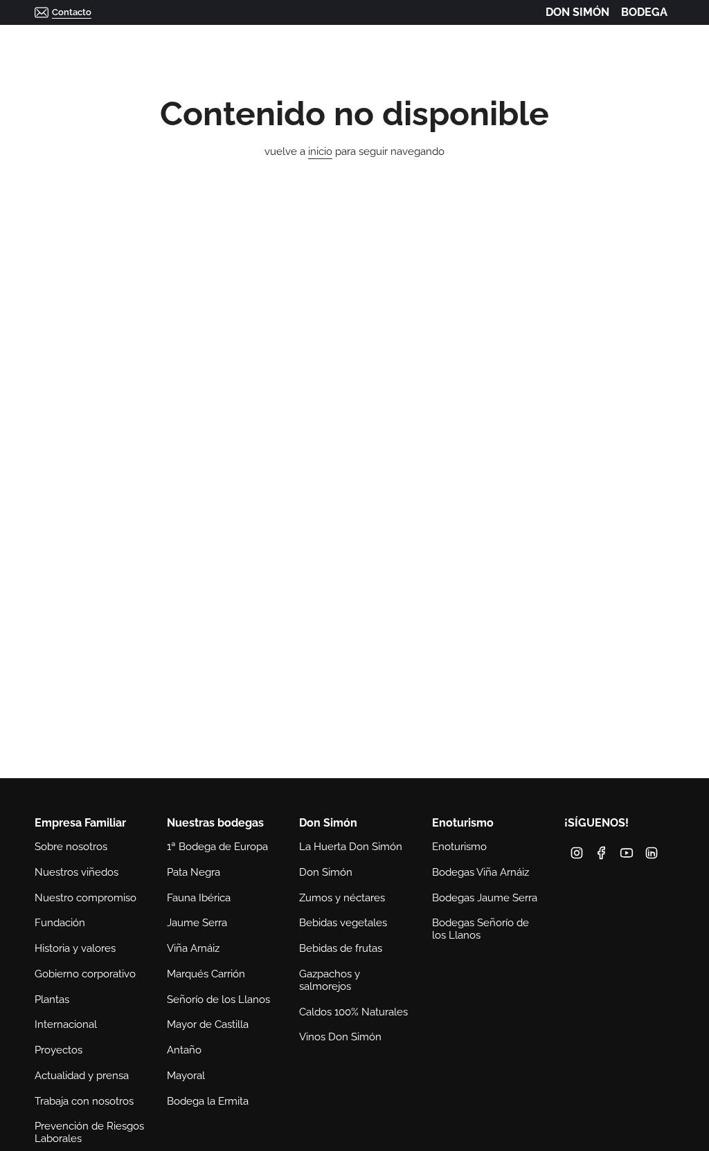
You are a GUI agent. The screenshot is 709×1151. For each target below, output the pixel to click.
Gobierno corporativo (85, 974)
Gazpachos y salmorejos (329, 980)
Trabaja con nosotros (84, 1101)
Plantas (52, 999)
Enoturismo (459, 846)
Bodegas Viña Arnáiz (480, 872)
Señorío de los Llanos (218, 999)
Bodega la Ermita (208, 1101)
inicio (320, 151)
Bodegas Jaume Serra (484, 898)
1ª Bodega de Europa (217, 846)
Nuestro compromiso (85, 898)
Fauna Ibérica (199, 898)
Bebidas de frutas (340, 948)
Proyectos (58, 1050)
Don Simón (325, 872)
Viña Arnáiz (193, 948)
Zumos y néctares (342, 898)
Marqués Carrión (206, 974)
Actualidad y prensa (82, 1075)
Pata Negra (193, 872)
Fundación (60, 923)
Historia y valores (75, 948)
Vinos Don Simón (340, 1037)
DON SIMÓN (577, 12)
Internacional (66, 1024)
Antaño (184, 1050)
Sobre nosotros (71, 846)
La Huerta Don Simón (350, 846)
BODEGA (644, 12)
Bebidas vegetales (343, 923)
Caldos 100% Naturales (353, 1012)
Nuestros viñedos (76, 872)
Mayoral (186, 1075)
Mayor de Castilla (208, 1024)
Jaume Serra (197, 923)
